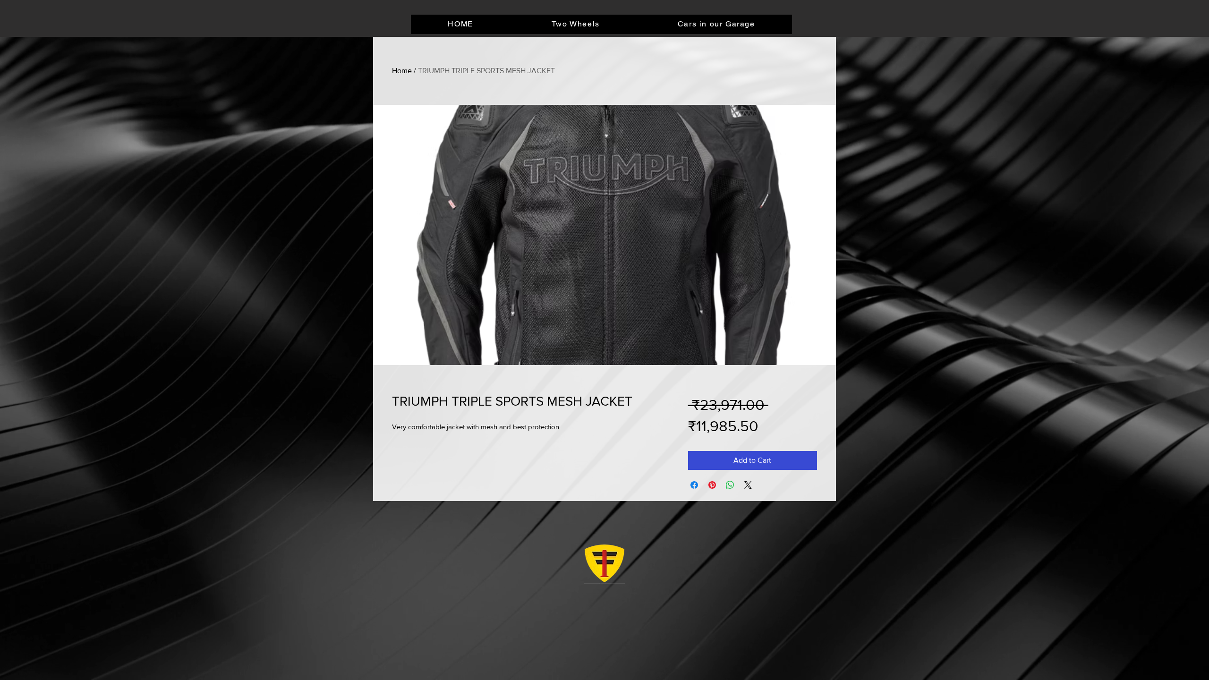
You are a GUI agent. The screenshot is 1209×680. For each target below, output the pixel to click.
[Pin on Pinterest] (712, 485)
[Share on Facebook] (694, 485)
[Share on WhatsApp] (730, 485)
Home (402, 71)
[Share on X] (748, 485)
